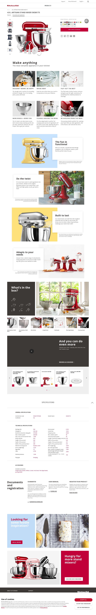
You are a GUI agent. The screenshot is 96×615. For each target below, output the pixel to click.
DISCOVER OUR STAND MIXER (73, 579)
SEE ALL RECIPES (16, 542)
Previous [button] (10, 19)
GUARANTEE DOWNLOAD (36, 501)
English (81, 1)
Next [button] (10, 54)
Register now (73, 492)
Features (9, 15)
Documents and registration (19, 15)
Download (53, 491)
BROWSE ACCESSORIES (66, 362)
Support (63, 1)
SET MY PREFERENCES (83, 607)
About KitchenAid (72, 1)
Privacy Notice (43, 607)
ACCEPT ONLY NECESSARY (83, 603)
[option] (10, 24)
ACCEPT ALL (83, 599)
